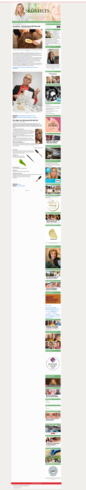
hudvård (49, 311)
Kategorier (47, 400)
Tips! (34, 115)
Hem (13, 21)
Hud (20, 21)
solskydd (51, 316)
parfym (58, 315)
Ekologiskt (41, 21)
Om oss (17, 21)
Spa (32, 115)
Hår (27, 21)
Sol (33, 21)
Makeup (24, 21)
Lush (49, 313)
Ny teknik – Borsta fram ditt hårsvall (26, 26)
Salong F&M (22, 185)
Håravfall (25, 117)
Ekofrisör (18, 117)
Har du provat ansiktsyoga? (50, 113)
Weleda (51, 318)
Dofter (30, 21)
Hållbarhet (46, 21)
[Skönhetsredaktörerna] (48, 305)
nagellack (48, 315)
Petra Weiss (23, 121)
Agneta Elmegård (50, 308)
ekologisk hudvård (53, 309)
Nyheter (29, 115)
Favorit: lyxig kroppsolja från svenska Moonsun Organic (52, 111)
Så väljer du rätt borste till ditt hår (25, 120)
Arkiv (46, 406)
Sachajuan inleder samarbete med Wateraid (53, 106)
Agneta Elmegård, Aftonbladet (26, 27)
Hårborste (30, 117)
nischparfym (53, 315)
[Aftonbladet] (15, 1)
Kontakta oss (51, 21)
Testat (36, 21)
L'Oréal (58, 311)
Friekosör (22, 117)
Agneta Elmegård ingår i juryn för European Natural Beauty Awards (53, 109)
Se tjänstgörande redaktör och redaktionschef (21, 485)
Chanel (46, 309)
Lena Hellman (34, 117)
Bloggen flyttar (48, 104)
